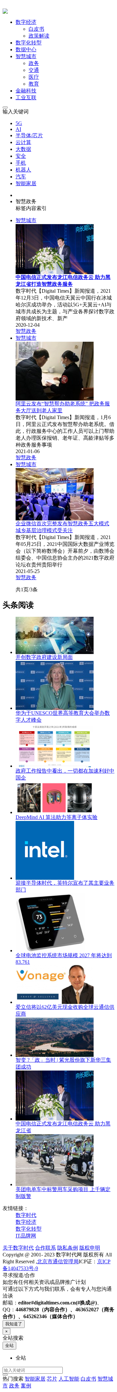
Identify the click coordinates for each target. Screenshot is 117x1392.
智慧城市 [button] (26, 56)
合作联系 (45, 1248)
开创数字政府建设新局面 (44, 657)
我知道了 (13, 1323)
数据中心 (26, 49)
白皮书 (36, 29)
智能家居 (26, 183)
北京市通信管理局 (58, 1261)
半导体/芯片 (29, 135)
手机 (21, 163)
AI (18, 129)
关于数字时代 (18, 1248)
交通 (34, 70)
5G (19, 123)
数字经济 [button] (26, 22)
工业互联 (26, 97)
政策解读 (39, 36)
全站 (9, 1345)
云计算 (23, 142)
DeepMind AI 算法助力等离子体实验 (57, 817)
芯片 (52, 1379)
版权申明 (89, 1248)
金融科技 (26, 90)
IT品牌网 (26, 1235)
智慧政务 (26, 331)
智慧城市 (26, 220)
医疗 (34, 77)
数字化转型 (29, 42)
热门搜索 (13, 1379)
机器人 (23, 169)
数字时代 (26, 1215)
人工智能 (68, 1379)
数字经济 (26, 1222)
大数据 (23, 149)
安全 (21, 156)
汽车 (21, 176)
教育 (34, 84)
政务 (34, 63)
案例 (26, 1385)
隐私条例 (67, 1248)
